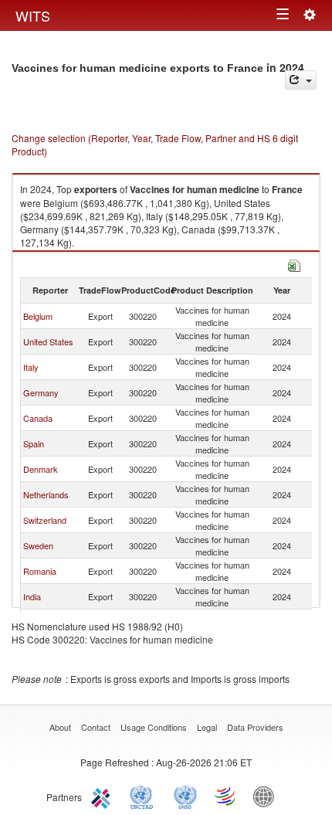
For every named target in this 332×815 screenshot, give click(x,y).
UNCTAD (144, 795)
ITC (103, 795)
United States (48, 341)
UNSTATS (185, 795)
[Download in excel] (294, 263)
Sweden (38, 545)
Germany (41, 392)
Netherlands (46, 494)
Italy (31, 367)
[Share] (301, 80)
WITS (32, 15)
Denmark (40, 469)
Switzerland (44, 520)
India (32, 596)
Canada (38, 418)
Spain (33, 443)
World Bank (267, 795)
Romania (39, 571)
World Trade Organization (226, 795)
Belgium (38, 316)
